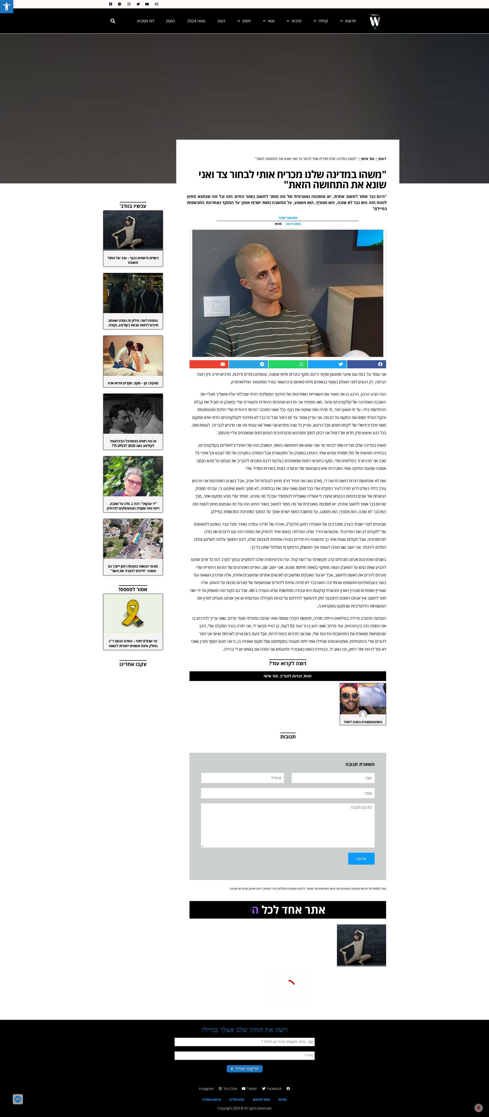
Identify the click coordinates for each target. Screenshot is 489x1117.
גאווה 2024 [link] (196, 20)
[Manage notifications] (478, 1108)
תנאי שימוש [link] (261, 1099)
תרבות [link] (297, 20)
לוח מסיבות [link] (145, 20)
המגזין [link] (170, 20)
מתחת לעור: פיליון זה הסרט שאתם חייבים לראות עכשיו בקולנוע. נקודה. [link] (133, 322)
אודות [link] (282, 1099)
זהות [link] (307, 675)
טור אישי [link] (367, 158)
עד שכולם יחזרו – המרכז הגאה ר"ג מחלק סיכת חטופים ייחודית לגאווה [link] (133, 643)
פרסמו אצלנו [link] (211, 1099)
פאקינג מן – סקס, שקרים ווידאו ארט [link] (133, 383)
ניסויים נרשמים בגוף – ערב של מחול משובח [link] (132, 260)
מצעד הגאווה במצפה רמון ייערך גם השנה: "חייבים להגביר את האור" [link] (133, 568)
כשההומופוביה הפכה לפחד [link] (363, 721)
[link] (6, 6)
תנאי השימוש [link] (327, 888)
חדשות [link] (350, 20)
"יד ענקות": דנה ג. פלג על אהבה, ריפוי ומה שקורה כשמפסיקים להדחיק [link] (133, 506)
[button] (112, 20)
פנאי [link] (271, 20)
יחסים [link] (246, 20)
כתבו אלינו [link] (236, 1099)
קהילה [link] (323, 20)
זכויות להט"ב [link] (291, 675)
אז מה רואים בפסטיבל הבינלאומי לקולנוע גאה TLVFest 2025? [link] (133, 443)
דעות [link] (221, 20)
